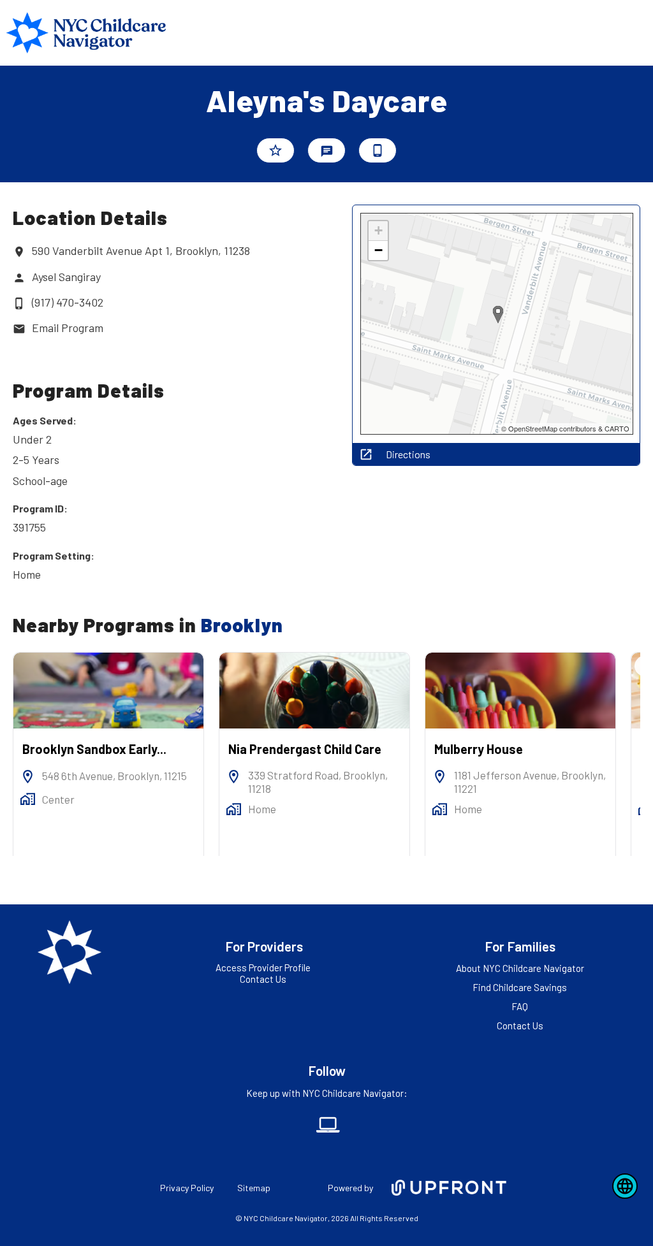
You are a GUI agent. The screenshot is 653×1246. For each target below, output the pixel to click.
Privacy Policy (187, 1187)
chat (327, 151)
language (625, 1186)
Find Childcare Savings (520, 987)
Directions (408, 454)
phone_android (378, 150)
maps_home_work (28, 799)
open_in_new (366, 454)
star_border (275, 150)
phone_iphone (19, 303)
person (19, 278)
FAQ (519, 1006)
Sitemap (253, 1187)
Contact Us (263, 979)
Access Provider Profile (263, 967)
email (19, 328)
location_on (19, 251)
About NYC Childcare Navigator (520, 968)
